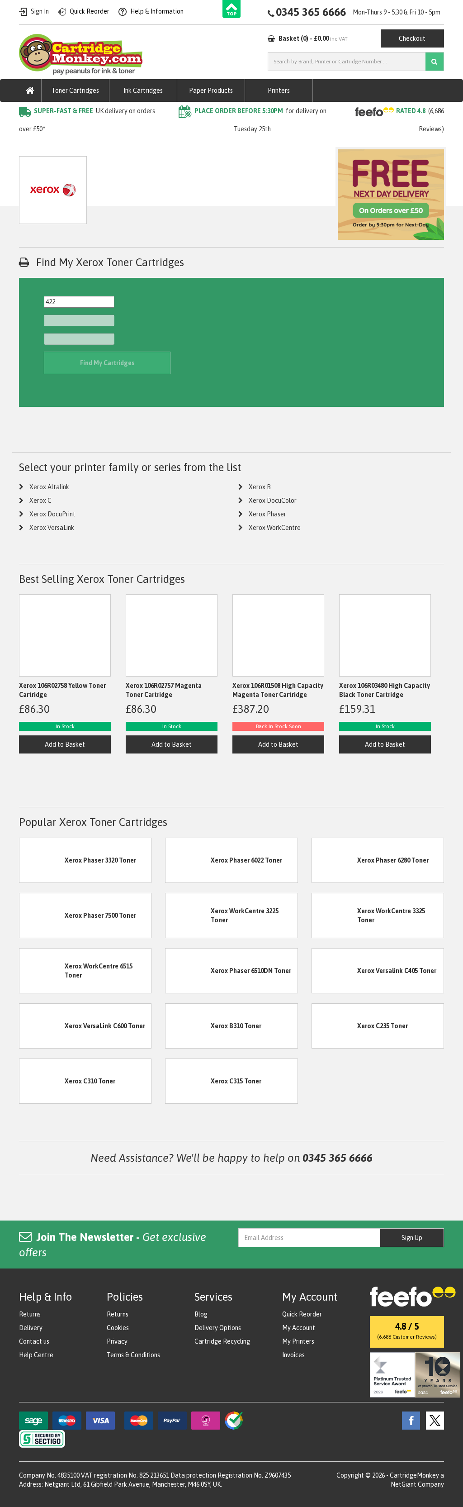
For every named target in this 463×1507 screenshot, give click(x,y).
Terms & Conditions (133, 1355)
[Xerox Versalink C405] (334, 970)
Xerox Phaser (267, 514)
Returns (30, 1314)
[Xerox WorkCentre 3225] (188, 915)
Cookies (118, 1327)
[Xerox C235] (334, 1025)
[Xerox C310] (42, 1080)
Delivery (31, 1327)
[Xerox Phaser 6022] (188, 859)
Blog (201, 1314)
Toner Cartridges (75, 90)
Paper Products (211, 90)
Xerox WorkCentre (275, 527)
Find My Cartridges (107, 363)
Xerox (112, 147)
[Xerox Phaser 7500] (42, 915)
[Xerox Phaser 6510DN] (188, 970)
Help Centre (36, 1355)
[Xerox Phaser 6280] (334, 859)
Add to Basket (65, 744)
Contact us (34, 1341)
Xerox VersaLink (51, 527)
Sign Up (412, 1237)
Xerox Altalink (49, 487)
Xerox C (40, 500)
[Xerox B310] (188, 1025)
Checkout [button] (412, 38)
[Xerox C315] (188, 1080)
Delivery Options (217, 1327)
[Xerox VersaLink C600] (42, 1025)
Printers (279, 90)
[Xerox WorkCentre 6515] (42, 970)
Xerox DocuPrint (52, 514)
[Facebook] (408, 1419)
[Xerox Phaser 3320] (42, 859)
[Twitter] (432, 1419)
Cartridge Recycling (222, 1341)
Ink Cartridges (143, 90)
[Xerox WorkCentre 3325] (334, 915)
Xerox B (260, 487)
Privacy (117, 1341)
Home (27, 147)
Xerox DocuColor (273, 500)
